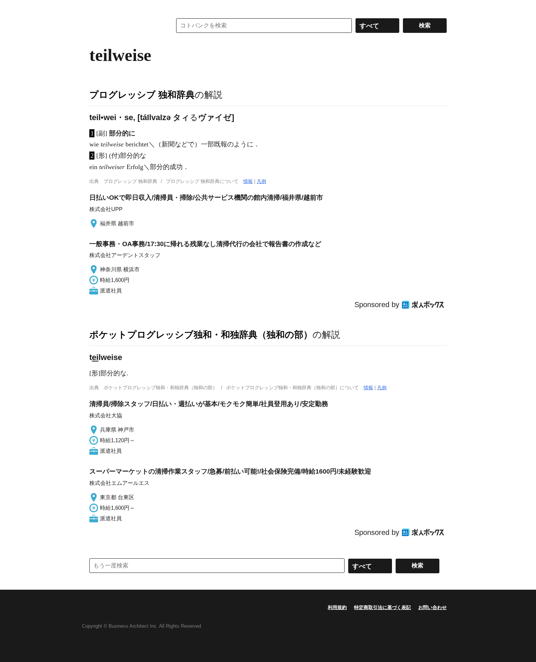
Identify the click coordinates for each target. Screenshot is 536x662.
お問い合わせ (432, 607)
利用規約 (337, 607)
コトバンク (125, 25)
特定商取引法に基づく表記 (382, 607)
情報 (248, 181)
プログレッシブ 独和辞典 (142, 94)
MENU (96, 7)
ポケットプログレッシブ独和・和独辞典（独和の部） (200, 334)
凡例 (261, 181)
